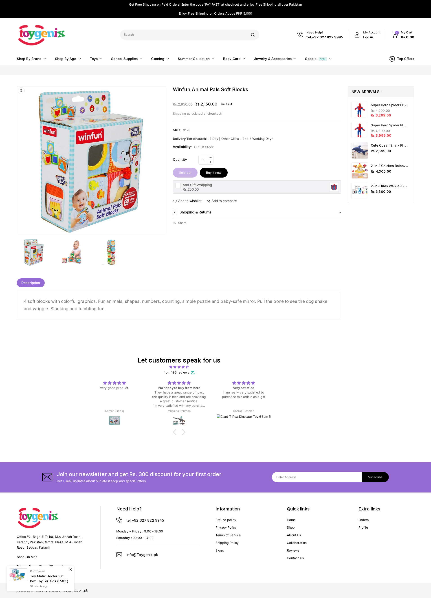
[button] (257, 212)
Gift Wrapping (197, 185)
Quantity (180, 159)
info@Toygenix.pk (142, 554)
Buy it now (213, 172)
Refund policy (226, 520)
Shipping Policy (227, 543)
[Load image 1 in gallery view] (34, 252)
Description (30, 283)
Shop (291, 527)
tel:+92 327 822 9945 (145, 520)
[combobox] (183, 35)
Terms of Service (228, 535)
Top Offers (405, 59)
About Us (294, 535)
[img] (179, 367)
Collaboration (297, 543)
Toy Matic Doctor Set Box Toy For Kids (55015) (49, 578)
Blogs (220, 550)
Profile (363, 527)
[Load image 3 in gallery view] (111, 252)
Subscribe (375, 477)
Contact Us (295, 558)
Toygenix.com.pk (75, 590)
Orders (363, 520)
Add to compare (224, 201)
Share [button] (182, 223)
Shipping (179, 113)
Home (291, 520)
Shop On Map (27, 557)
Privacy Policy (226, 527)
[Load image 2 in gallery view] (72, 252)
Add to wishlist (190, 201)
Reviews (293, 550)
